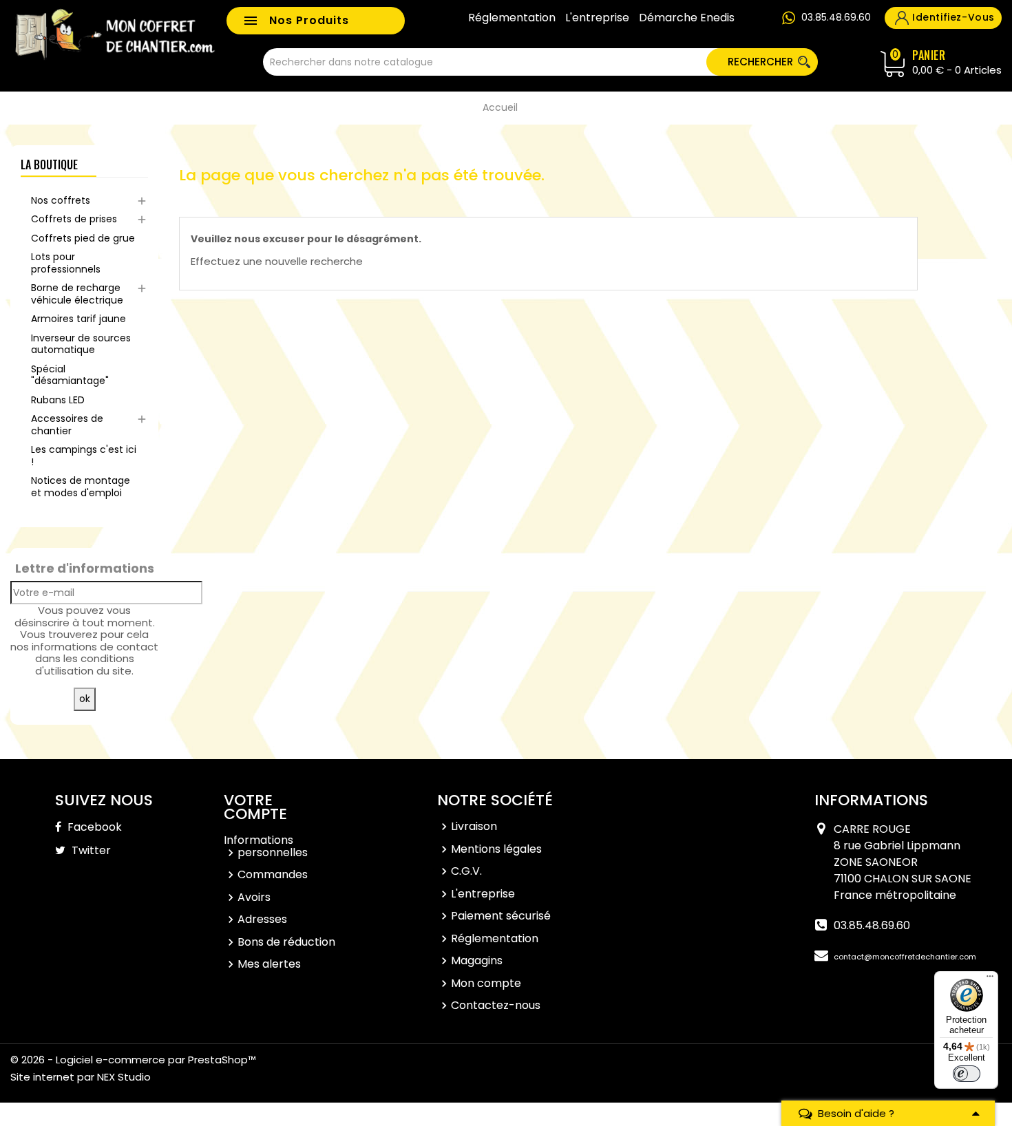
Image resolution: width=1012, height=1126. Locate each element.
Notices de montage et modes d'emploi (80, 487)
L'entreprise (597, 17)
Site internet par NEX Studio (80, 1077)
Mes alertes (269, 964)
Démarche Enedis (687, 17)
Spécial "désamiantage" (70, 375)
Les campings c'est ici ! (83, 456)
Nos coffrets (60, 200)
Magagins (477, 960)
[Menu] (990, 979)
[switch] (966, 1073)
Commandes (273, 874)
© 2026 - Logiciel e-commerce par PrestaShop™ (133, 1059)
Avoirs (254, 897)
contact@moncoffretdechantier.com (905, 956)
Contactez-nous (495, 1005)
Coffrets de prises (74, 219)
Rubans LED (58, 400)
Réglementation (512, 17)
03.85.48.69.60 (836, 17)
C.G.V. (466, 871)
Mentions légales (496, 849)
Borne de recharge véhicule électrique (77, 294)
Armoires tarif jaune (78, 319)
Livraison (474, 826)
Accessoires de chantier (67, 425)
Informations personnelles (266, 846)
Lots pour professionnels (66, 263)
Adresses (262, 919)
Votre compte (255, 807)
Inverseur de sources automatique (81, 344)
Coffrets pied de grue (83, 238)
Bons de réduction (286, 942)
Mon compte (486, 983)
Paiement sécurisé (501, 916)
